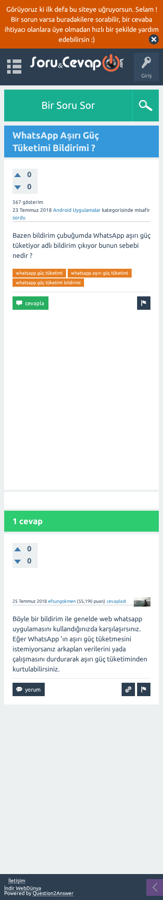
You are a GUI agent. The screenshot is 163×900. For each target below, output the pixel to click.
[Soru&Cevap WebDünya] (76, 63)
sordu (19, 217)
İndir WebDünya (22, 888)
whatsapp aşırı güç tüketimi (99, 272)
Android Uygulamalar (77, 210)
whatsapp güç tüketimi (39, 272)
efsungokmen (62, 601)
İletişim (16, 880)
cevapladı (116, 601)
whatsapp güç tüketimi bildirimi (48, 282)
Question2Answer (53, 893)
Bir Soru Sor (68, 105)
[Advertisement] (81, 399)
